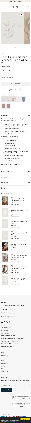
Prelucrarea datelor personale (10, 344)
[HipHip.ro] (15, 6)
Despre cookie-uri (6, 346)
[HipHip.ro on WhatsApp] (9, 322)
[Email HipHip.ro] (2, 322)
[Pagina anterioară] (10, 47)
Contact (3, 358)
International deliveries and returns (12, 338)
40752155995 (13, 309)
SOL (2, 368)
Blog (2, 360)
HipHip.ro (7, 414)
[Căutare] (22, 6)
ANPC (3, 366)
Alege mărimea (15, 84)
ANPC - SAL (5, 371)
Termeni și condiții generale (9, 341)
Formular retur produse (8, 335)
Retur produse (5, 333)
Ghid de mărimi (8, 77)
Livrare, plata (5, 330)
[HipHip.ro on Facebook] (4, 322)
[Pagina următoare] (20, 47)
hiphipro (13, 317)
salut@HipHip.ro (10, 313)
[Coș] (28, 6)
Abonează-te (7, 390)
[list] (15, 28)
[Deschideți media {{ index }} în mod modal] (12, 28)
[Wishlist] (25, 5)
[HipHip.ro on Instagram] (7, 322)
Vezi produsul (15, 204)
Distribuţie (4, 363)
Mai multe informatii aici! (10, 421)
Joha (3, 54)
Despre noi (4, 355)
